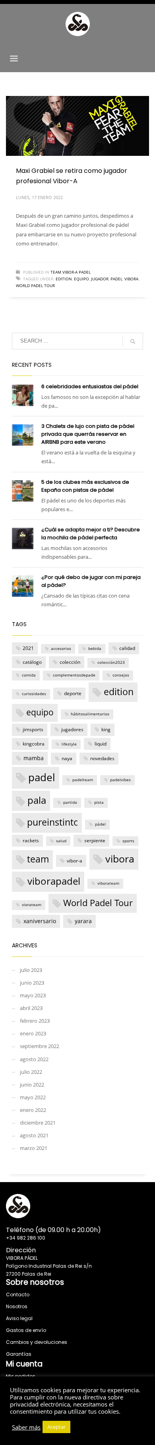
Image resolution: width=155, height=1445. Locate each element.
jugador (99, 279)
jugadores (72, 729)
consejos (120, 675)
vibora (131, 279)
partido (70, 802)
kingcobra (34, 743)
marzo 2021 (33, 1148)
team (38, 859)
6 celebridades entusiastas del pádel (89, 386)
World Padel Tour (35, 285)
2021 (28, 648)
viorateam (31, 904)
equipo (81, 279)
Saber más (26, 1427)
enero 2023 (33, 1033)
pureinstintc (52, 822)
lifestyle (69, 744)
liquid (101, 743)
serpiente (94, 840)
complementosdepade (74, 675)
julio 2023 (31, 970)
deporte (72, 693)
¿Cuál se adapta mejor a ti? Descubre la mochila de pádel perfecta (90, 533)
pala (36, 800)
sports (128, 840)
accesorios (61, 648)
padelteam (82, 779)
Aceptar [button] (56, 1426)
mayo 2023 (33, 995)
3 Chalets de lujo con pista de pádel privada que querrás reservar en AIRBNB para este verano (87, 434)
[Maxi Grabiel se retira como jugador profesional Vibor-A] (77, 125)
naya (67, 758)
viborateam (108, 883)
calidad (127, 648)
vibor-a (74, 860)
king (105, 729)
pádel (100, 824)
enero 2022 (33, 1109)
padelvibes (120, 779)
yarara (83, 921)
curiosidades (34, 693)
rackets (31, 840)
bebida (94, 648)
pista (99, 802)
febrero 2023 (35, 1020)
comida (29, 675)
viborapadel (53, 881)
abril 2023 (31, 1008)
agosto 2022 (34, 1059)
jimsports (33, 729)
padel (116, 279)
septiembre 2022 (39, 1046)
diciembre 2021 (38, 1122)
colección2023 (111, 662)
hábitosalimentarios (90, 714)
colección (70, 662)
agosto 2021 (34, 1135)
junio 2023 (32, 982)
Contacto (17, 1294)
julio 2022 (31, 1071)
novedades (102, 758)
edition (64, 279)
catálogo (32, 662)
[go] (132, 341)
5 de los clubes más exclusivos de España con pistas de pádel (85, 486)
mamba (33, 758)
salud (61, 840)
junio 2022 (32, 1084)
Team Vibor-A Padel (70, 272)
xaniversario (39, 921)
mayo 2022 (33, 1097)
